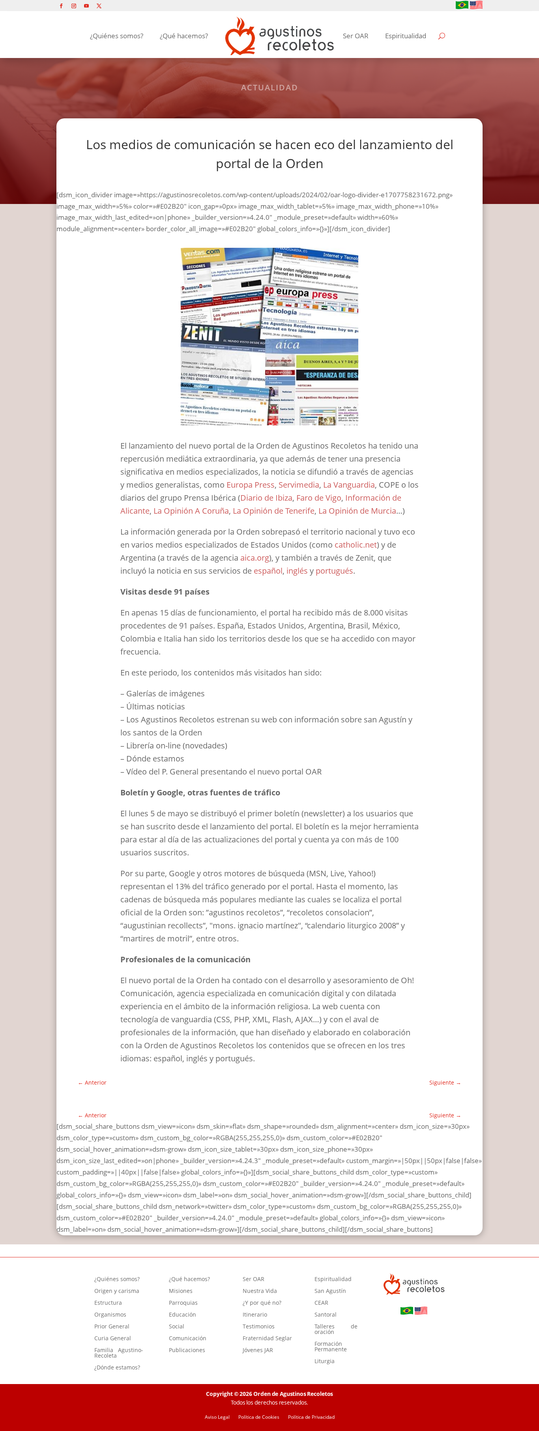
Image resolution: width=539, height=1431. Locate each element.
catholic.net (356, 544)
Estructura (108, 1303)
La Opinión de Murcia (357, 510)
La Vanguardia (349, 484)
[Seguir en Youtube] (86, 6)
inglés (298, 570)
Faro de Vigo (318, 497)
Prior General (111, 1327)
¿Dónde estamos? (117, 1368)
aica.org (254, 557)
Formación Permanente (330, 1347)
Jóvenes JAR (258, 1350)
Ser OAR (356, 35)
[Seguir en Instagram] (74, 6)
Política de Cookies (258, 1417)
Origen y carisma (116, 1291)
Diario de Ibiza (266, 497)
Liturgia (324, 1361)
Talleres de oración (335, 1330)
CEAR (321, 1303)
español (268, 570)
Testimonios (259, 1327)
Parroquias (183, 1303)
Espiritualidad (405, 35)
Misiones (181, 1291)
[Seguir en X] (99, 6)
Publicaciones (187, 1350)
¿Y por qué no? (262, 1303)
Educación (182, 1315)
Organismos (110, 1315)
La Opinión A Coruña (191, 510)
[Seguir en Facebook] (61, 6)
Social (176, 1327)
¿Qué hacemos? (184, 35)
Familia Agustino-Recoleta (118, 1353)
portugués (334, 570)
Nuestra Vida (260, 1291)
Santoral (325, 1315)
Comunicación (187, 1339)
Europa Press (250, 484)
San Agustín (330, 1291)
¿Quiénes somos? (116, 35)
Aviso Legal (217, 1417)
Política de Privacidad (311, 1417)
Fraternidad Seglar (267, 1339)
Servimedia (299, 484)
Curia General (112, 1339)
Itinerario (255, 1315)
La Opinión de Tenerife (273, 510)
